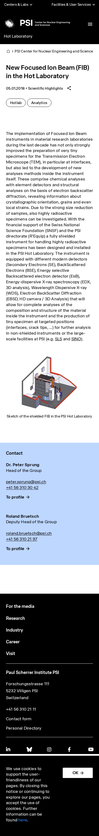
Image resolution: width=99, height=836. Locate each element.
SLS (58, 339)
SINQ (76, 339)
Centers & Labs (16, 4)
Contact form (18, 718)
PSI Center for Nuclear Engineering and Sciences (55, 51)
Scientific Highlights (45, 88)
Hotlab (18, 102)
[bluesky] (29, 749)
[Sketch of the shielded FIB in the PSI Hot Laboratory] (49, 382)
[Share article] (69, 88)
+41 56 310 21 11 (21, 709)
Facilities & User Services (71, 4)
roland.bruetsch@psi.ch (29, 533)
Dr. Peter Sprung (22, 464)
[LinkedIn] (8, 749)
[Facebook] (70, 749)
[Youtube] (90, 749)
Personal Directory (24, 728)
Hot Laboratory (18, 36)
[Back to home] (36, 23)
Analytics (41, 102)
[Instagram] (49, 749)
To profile (15, 497)
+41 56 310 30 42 (22, 487)
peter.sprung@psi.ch (26, 481)
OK (75, 772)
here (22, 820)
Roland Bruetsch (22, 516)
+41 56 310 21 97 (21, 539)
